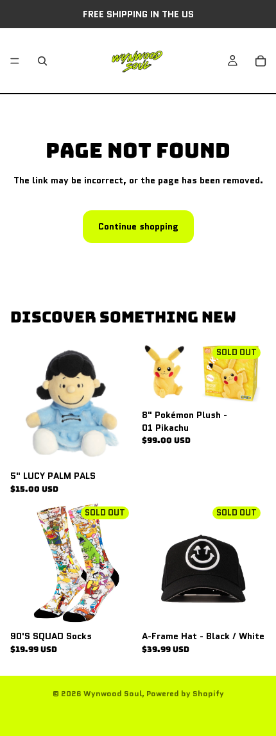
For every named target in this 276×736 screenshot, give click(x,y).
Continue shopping (138, 226)
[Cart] (260, 61)
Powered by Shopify (185, 693)
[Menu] (15, 61)
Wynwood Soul (112, 693)
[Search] (42, 61)
